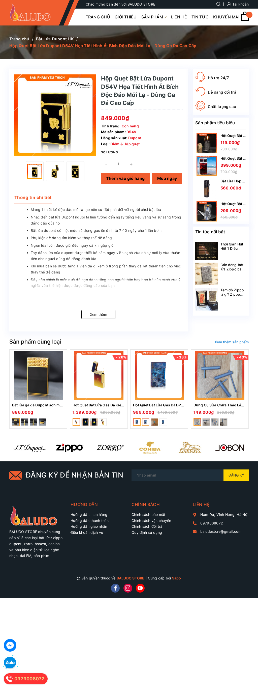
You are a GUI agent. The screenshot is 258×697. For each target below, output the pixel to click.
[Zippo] (69, 447)
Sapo (176, 578)
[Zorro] (109, 447)
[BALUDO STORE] (37, 513)
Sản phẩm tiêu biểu (215, 122)
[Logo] (34, 13)
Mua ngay (167, 178)
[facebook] (115, 588)
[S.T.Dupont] (29, 447)
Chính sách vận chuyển (151, 520)
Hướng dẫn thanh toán (90, 520)
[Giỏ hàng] (245, 19)
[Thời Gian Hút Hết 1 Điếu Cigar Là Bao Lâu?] (206, 251)
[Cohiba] (150, 447)
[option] (34, 171)
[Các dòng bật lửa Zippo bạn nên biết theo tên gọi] (206, 274)
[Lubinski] (190, 447)
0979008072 (211, 523)
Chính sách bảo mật (149, 514)
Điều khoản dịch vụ (87, 532)
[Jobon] (230, 447)
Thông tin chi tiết (33, 197)
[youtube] (140, 588)
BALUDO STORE (131, 578)
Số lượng (109, 152)
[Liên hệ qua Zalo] (10, 663)
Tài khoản (240, 4)
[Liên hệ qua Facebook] (10, 645)
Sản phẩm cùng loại (35, 341)
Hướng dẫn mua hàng (89, 514)
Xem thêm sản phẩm (232, 342)
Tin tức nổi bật (210, 231)
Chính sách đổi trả (147, 526)
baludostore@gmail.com (220, 531)
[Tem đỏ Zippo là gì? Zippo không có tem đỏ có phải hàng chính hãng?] (206, 299)
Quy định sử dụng (147, 532)
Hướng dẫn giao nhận (89, 526)
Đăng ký (236, 475)
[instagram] (127, 588)
